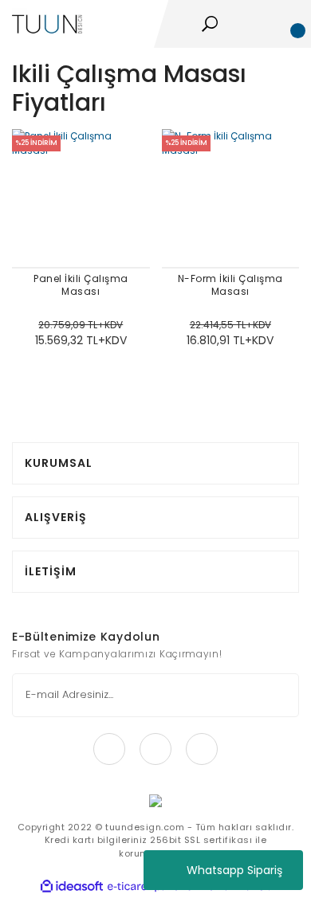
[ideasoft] (72, 886)
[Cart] (291, 24)
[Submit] (276, 695)
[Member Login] (264, 24)
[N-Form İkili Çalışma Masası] (231, 198)
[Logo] (47, 22)
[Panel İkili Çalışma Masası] (81, 198)
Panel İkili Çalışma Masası (80, 285)
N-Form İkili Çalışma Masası (230, 285)
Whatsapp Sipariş (234, 870)
